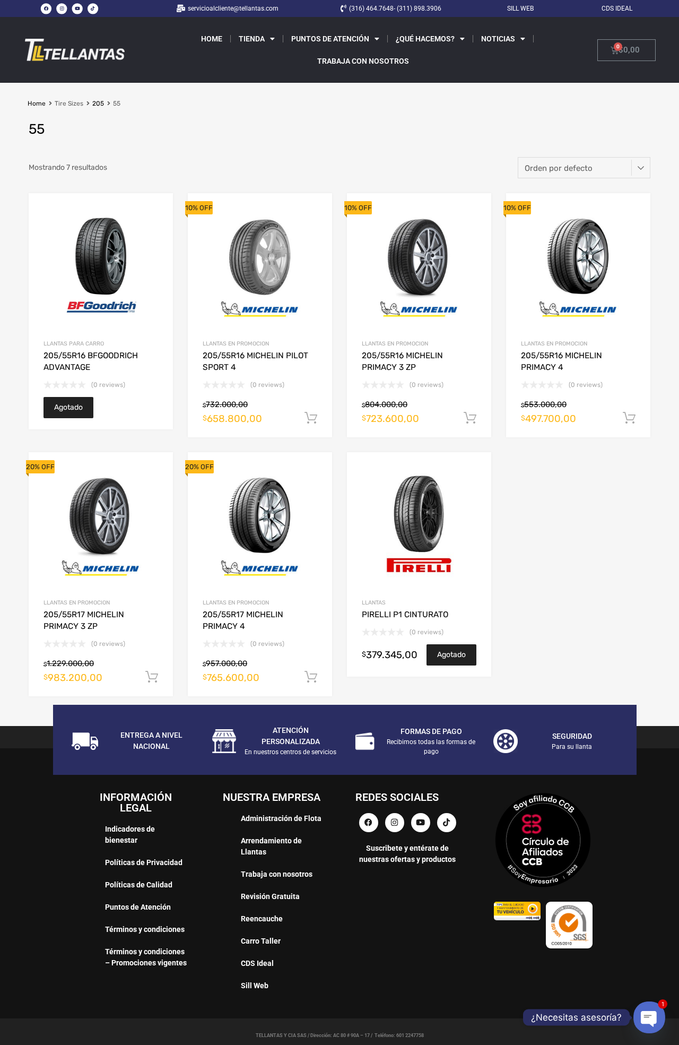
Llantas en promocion (236, 343)
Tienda (252, 38)
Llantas (374, 602)
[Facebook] (46, 8)
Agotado (68, 407)
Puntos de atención (330, 38)
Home (211, 38)
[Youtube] (77, 8)
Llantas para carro (73, 343)
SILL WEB (520, 8)
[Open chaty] (649, 1017)
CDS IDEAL (617, 8)
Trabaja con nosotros (363, 61)
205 (98, 103)
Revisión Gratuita (270, 896)
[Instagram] (61, 8)
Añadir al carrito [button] (310, 418)
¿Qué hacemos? (425, 38)
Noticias (498, 38)
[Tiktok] (93, 8)
